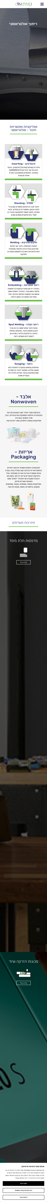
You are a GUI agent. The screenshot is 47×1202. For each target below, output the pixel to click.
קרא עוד (23, 562)
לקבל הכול (23, 1183)
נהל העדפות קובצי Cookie (23, 1190)
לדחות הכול (23, 1197)
